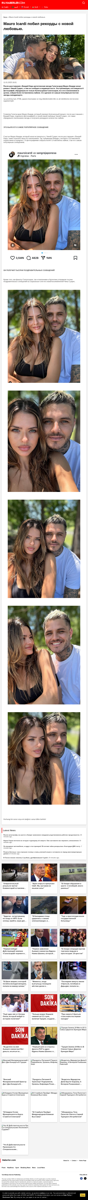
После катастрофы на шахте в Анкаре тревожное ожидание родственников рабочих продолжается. (42, 835)
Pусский (26, 7)
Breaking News (25, 1167)
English (6, 7)
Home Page (82, 1160)
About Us (66, 1160)
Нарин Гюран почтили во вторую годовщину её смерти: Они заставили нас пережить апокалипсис (42, 841)
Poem (4, 1167)
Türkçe (46, 7)
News (34, 1167)
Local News (41, 1167)
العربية (16, 7)
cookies (42, 1193)
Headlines (10, 1167)
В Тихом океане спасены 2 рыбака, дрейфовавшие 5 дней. (31, 858)
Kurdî (36, 7)
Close (83, 1195)
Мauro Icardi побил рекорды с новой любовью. (24, 17)
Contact (74, 1160)
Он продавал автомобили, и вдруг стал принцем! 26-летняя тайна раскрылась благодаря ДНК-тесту (42, 847)
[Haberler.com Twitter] (85, 1179)
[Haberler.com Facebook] (81, 1179)
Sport (17, 1167)
